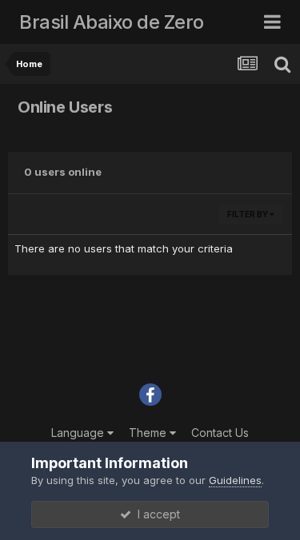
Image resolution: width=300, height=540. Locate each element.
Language (79, 432)
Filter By (248, 214)
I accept (155, 514)
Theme (149, 432)
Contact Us (220, 432)
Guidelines (235, 480)
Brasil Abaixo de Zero (111, 22)
